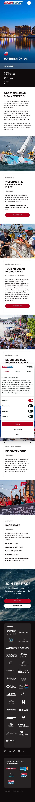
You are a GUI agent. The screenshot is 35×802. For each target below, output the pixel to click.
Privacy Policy (7, 791)
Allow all (17, 424)
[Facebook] (14, 751)
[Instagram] (5, 751)
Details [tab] (17, 371)
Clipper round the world (13, 2)
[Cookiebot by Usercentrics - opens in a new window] (25, 367)
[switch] (30, 405)
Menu (29, 3)
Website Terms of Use (17, 791)
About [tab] (29, 371)
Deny (17, 434)
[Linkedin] (19, 751)
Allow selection (17, 429)
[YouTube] (10, 751)
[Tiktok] (24, 751)
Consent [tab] (6, 371)
